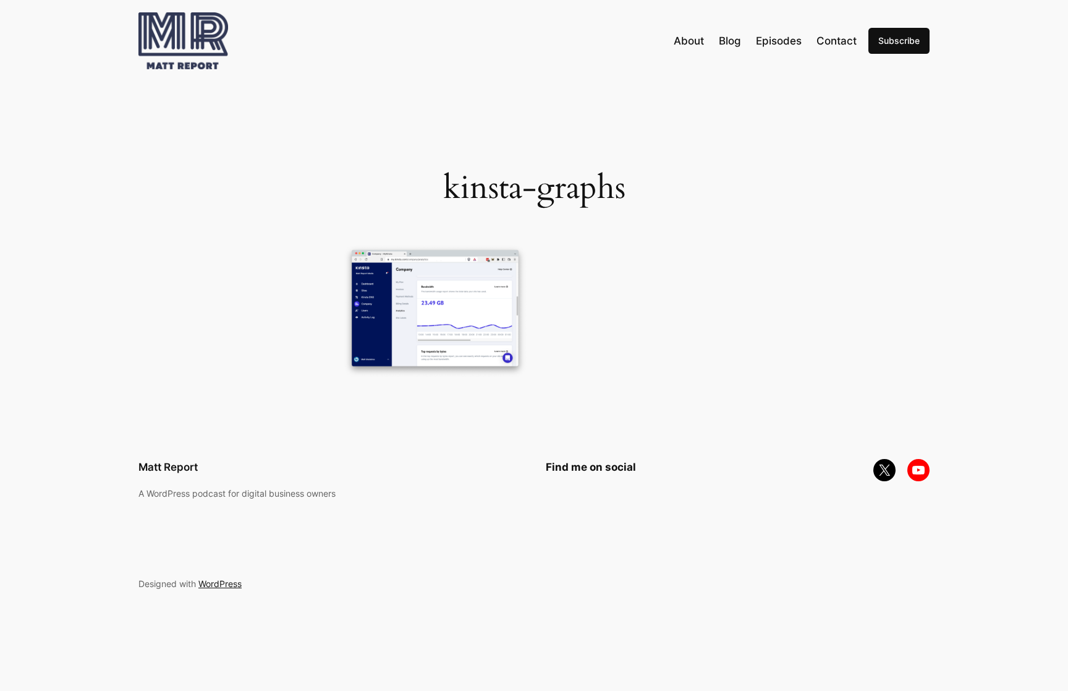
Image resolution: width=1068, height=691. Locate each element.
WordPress (220, 583)
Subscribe (899, 40)
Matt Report (168, 467)
